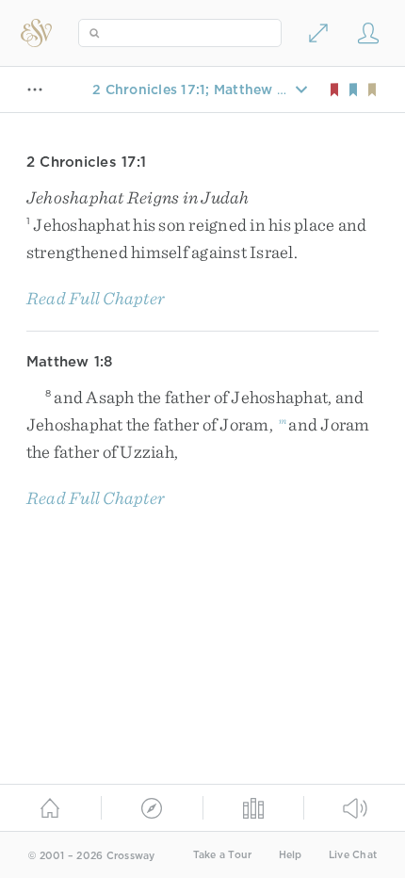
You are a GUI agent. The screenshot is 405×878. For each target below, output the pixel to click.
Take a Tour (222, 855)
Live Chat (353, 855)
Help (290, 855)
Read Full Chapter (95, 298)
